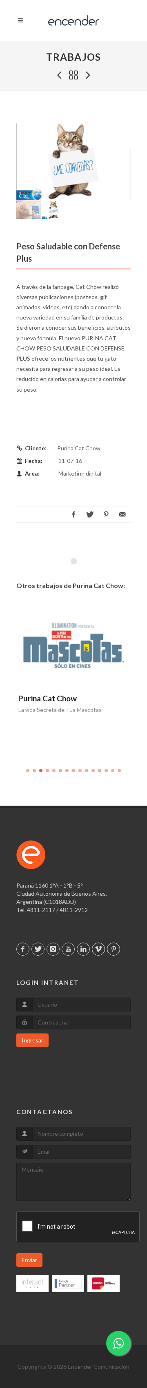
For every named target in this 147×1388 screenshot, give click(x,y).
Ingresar (32, 1040)
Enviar (29, 1259)
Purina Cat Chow (47, 698)
